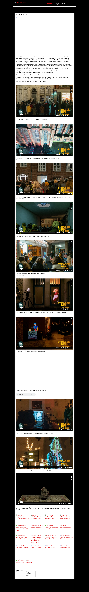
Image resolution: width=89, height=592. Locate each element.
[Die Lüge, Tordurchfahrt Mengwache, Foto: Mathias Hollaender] (51, 529)
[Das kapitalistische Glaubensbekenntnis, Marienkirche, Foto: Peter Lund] (22, 529)
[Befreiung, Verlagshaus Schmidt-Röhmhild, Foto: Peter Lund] (37, 529)
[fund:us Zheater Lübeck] (20, 562)
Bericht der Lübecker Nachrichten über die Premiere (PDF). (31, 81)
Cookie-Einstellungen (58, 590)
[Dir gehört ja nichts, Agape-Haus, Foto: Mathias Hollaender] (66, 539)
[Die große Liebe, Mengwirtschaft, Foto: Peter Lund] (66, 529)
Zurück (17, 10)
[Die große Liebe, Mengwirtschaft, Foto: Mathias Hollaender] (22, 539)
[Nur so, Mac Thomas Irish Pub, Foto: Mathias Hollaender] (22, 549)
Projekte (49, 4)
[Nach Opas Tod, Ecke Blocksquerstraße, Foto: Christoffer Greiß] (51, 539)
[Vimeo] (71, 3)
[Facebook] (67, 3)
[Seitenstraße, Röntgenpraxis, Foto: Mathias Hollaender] (51, 549)
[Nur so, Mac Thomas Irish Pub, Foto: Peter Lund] (37, 549)
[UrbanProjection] (26, 3)
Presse (29, 590)
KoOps (56, 4)
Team (63, 4)
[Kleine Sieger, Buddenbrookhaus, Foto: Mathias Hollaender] (37, 519)
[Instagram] (69, 3)
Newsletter (17, 590)
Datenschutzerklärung (46, 590)
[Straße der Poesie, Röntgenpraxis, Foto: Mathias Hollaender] (66, 549)
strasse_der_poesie (47, 75)
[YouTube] (73, 3)
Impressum (36, 590)
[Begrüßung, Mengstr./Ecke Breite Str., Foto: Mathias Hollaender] (22, 519)
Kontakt (23, 590)
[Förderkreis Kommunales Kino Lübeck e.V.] (30, 562)
